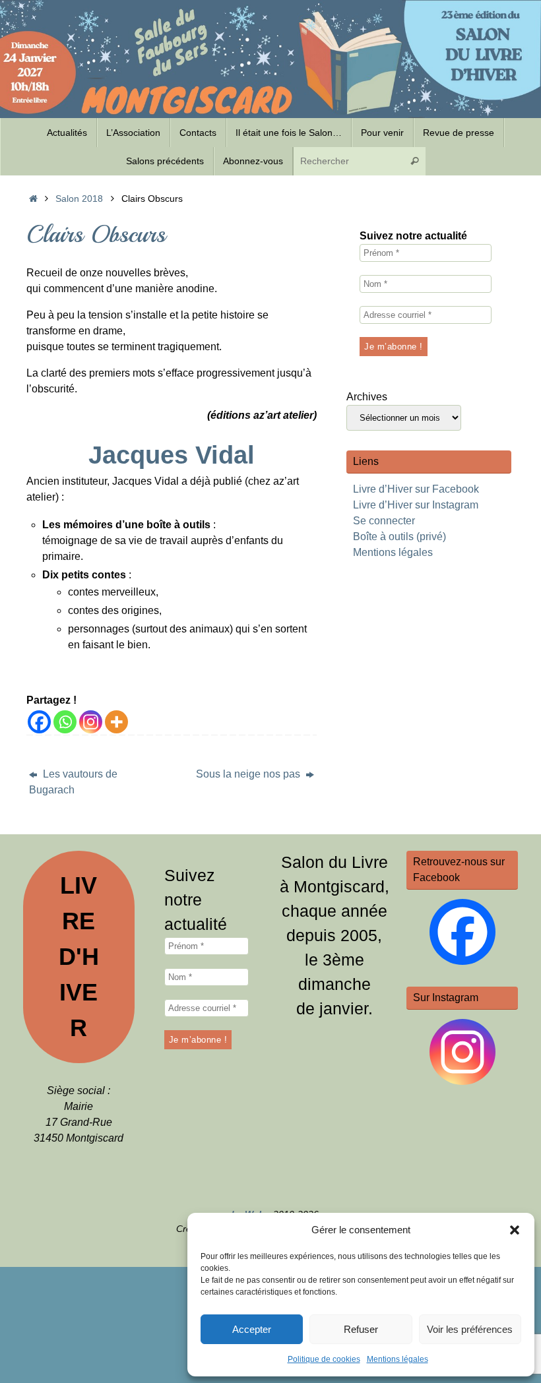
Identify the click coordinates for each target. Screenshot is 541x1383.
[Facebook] (39, 721)
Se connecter (384, 520)
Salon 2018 (79, 198)
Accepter (251, 1329)
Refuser (361, 1329)
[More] (116, 721)
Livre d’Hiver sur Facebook (416, 489)
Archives (366, 396)
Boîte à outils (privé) (399, 536)
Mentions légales (397, 1359)
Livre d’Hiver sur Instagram (415, 504)
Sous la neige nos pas (249, 774)
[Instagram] (90, 721)
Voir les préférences (470, 1329)
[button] (514, 1230)
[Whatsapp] (65, 721)
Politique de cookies (324, 1359)
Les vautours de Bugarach (73, 781)
